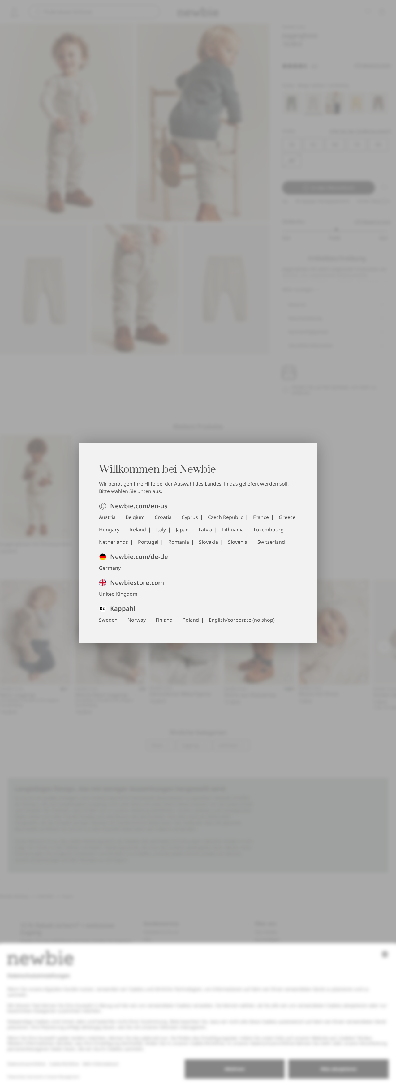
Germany (110, 567)
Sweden (108, 619)
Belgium (135, 517)
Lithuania (233, 529)
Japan (182, 529)
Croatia (163, 517)
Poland (191, 619)
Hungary (109, 529)
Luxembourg (269, 529)
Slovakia (208, 542)
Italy (161, 529)
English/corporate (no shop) (242, 619)
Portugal (148, 542)
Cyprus (190, 517)
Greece (287, 517)
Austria (107, 517)
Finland (164, 619)
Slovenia (238, 542)
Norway (136, 619)
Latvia (205, 529)
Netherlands (113, 542)
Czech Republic (225, 517)
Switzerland (271, 542)
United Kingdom (118, 593)
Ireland (137, 529)
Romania (178, 542)
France (261, 517)
